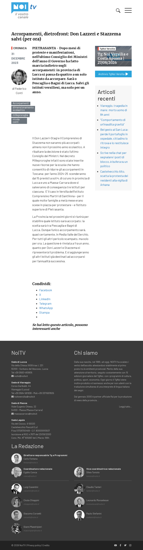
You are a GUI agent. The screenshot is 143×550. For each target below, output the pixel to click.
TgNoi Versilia (107, 48)
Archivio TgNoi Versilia (111, 74)
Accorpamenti (21, 103)
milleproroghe (20, 115)
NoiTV (23, 545)
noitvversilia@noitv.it (24, 396)
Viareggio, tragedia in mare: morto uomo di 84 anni (113, 110)
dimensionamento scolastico (23, 109)
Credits (46, 545)
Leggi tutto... (125, 406)
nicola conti (16, 120)
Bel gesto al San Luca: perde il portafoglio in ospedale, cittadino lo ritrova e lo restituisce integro (114, 138)
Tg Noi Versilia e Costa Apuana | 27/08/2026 (113, 58)
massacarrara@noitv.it (25, 413)
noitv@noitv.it (21, 375)
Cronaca (20, 48)
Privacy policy (34, 545)
